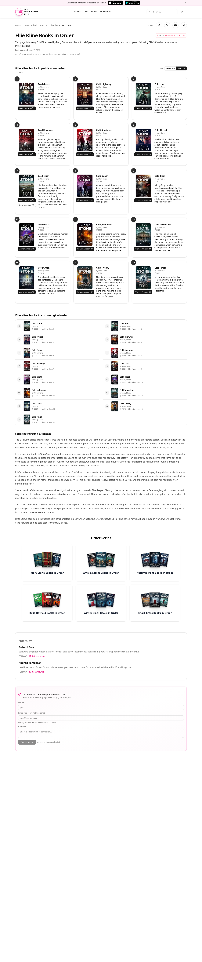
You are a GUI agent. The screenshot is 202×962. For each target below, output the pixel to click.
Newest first (170, 68)
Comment (22, 726)
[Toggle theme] (182, 12)
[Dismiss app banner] (185, 3)
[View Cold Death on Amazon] (84, 186)
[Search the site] (150, 12)
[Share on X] (167, 25)
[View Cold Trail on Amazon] (143, 186)
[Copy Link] (184, 25)
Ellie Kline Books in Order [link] (60, 25)
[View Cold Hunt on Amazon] (143, 94)
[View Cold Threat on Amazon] (143, 140)
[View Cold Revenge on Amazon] (26, 140)
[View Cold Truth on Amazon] (26, 186)
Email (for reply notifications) (31, 713)
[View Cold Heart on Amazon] (26, 234)
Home (18, 25)
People (77, 11)
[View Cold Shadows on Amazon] (84, 140)
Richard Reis (26, 647)
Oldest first (181, 68)
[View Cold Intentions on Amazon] (143, 234)
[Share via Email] (175, 25)
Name (21, 702)
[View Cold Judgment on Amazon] (84, 234)
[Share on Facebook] (159, 25)
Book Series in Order (34, 25)
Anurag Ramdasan (30, 662)
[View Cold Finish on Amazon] (143, 277)
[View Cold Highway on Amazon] (84, 94)
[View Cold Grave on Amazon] (26, 94)
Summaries (105, 11)
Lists (86, 11)
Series (94, 11)
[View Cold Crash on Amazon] (26, 277)
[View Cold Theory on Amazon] (84, 277)
